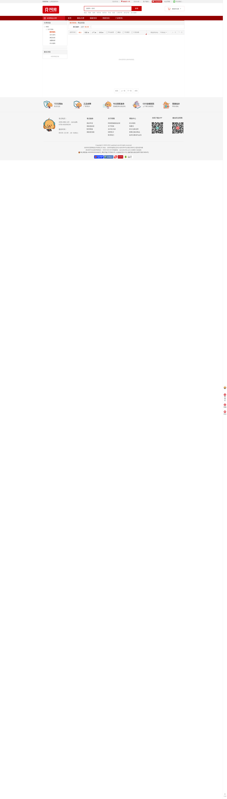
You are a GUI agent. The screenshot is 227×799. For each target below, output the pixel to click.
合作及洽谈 (112, 129)
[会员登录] (225, 388)
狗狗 (47, 27)
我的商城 (115, 1)
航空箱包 (52, 32)
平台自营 (111, 32)
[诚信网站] (118, 157)
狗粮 (89, 12)
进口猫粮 (133, 12)
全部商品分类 (52, 18)
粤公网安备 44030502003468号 (90, 152)
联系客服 (90, 129)
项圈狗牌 (52, 40)
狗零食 (99, 12)
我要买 (131, 126)
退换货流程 (90, 132)
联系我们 (111, 135)
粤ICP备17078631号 (108, 152)
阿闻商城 (45, 1)
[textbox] (103, 8)
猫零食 (104, 12)
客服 (225, 407)
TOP (225, 796)
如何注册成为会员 (135, 135)
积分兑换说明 (133, 129)
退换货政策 (90, 126)
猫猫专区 (93, 18)
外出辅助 (52, 43)
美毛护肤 (126, 12)
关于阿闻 (111, 126)
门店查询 (118, 18)
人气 (93, 32)
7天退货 (126, 32)
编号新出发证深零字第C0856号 (138, 152)
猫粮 (93, 12)
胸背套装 (52, 37)
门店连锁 (136, 32)
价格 (100, 32)
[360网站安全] (108, 157)
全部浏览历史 (55, 56)
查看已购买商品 (134, 132)
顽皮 (85, 12)
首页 (69, 18)
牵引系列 (52, 35)
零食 (109, 12)
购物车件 (126, 1)
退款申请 (90, 123)
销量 (86, 32)
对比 (225, 414)
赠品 (119, 32)
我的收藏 (136, 1)
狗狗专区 (106, 18)
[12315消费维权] (99, 157)
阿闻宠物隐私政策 (114, 123)
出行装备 (50, 29)
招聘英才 (111, 132)
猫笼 (113, 12)
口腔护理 (119, 12)
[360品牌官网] (128, 157)
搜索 (136, 8)
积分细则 (132, 123)
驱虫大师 (80, 18)
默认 (80, 32)
